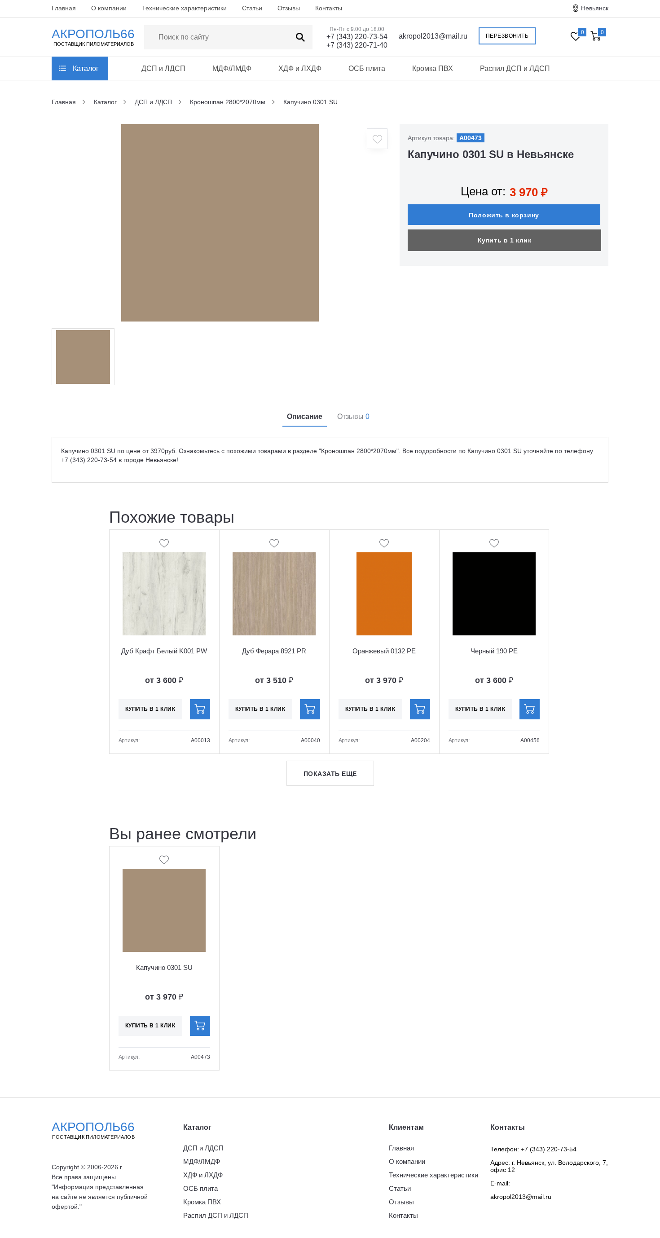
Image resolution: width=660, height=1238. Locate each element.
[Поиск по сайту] (300, 37)
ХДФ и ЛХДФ (299, 68)
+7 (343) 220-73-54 (356, 36)
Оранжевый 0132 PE (384, 651)
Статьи (252, 8)
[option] (220, 223)
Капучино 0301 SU (164, 967)
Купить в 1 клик (505, 240)
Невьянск (594, 8)
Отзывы (288, 8)
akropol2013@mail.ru (433, 36)
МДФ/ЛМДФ (231, 68)
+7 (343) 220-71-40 (356, 45)
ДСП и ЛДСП (163, 68)
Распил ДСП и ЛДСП (515, 68)
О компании (109, 8)
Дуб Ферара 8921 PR (274, 651)
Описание (304, 416)
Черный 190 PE (494, 651)
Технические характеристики (184, 8)
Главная (64, 8)
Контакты (328, 8)
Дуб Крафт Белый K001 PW (164, 651)
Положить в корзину (504, 215)
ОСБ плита (366, 68)
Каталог (86, 68)
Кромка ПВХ (432, 68)
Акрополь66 (93, 1130)
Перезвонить (507, 36)
